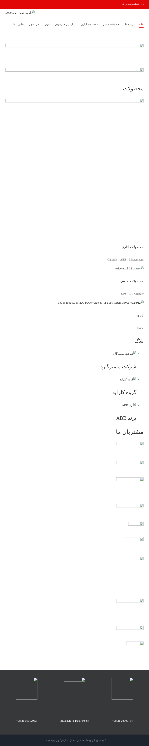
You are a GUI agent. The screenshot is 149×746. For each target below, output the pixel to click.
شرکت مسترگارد (118, 366)
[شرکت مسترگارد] (124, 353)
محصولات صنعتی (132, 281)
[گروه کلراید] (128, 379)
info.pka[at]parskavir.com (133, 4)
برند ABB (126, 418)
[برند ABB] (129, 405)
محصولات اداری (133, 247)
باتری (140, 315)
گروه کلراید (124, 392)
